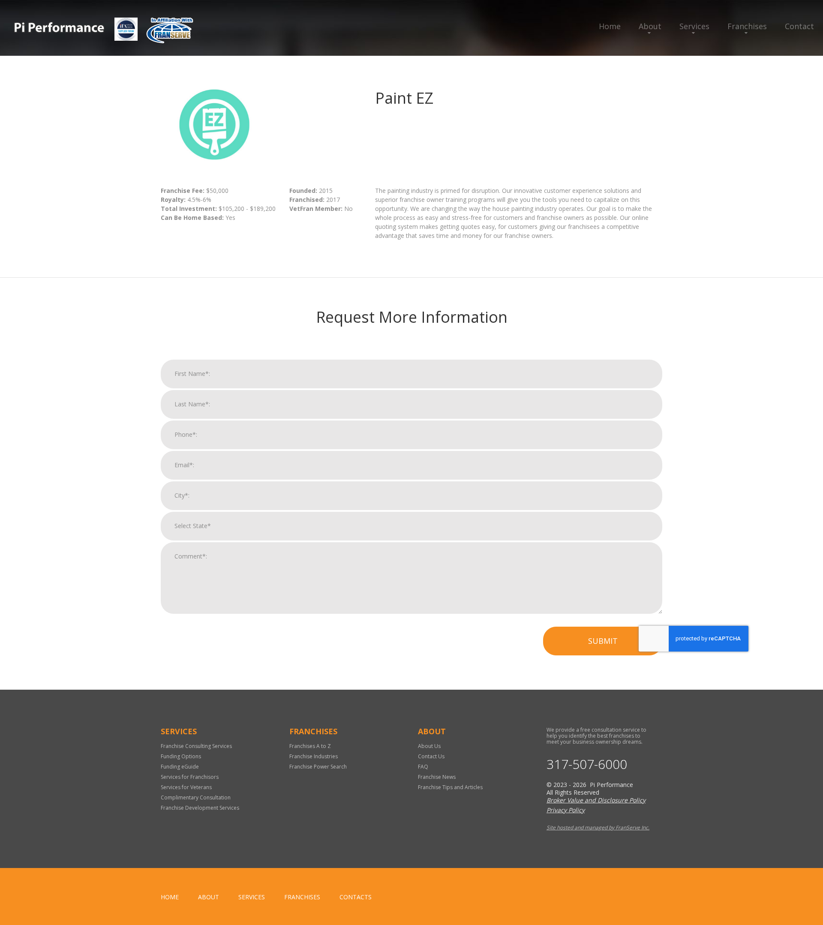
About (650, 26)
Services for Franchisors (190, 777)
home (170, 897)
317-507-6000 (587, 764)
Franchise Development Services (200, 807)
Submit (603, 641)
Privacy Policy (566, 810)
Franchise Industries (313, 756)
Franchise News (437, 777)
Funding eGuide (180, 766)
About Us (429, 746)
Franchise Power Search (318, 766)
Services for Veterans (186, 787)
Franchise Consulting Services (196, 746)
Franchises (747, 26)
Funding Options (181, 756)
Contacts (355, 897)
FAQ (423, 766)
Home (610, 26)
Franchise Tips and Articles (450, 787)
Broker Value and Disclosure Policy (596, 800)
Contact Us (431, 756)
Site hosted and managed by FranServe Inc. (598, 827)
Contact (799, 26)
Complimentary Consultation (196, 797)
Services (694, 26)
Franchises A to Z (310, 746)
